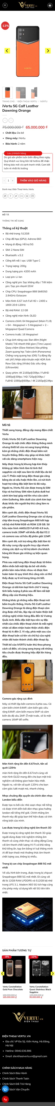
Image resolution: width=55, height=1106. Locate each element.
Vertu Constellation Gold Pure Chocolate (13, 988)
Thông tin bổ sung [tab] (13, 220)
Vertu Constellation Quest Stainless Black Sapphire (40, 989)
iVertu (43, 101)
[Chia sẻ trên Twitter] (16, 196)
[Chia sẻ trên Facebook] (10, 196)
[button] (5, 5)
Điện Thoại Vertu (27, 101)
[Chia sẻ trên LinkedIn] (32, 196)
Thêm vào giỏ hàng (33, 180)
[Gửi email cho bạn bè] (21, 196)
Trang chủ (8, 101)
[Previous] (7, 51)
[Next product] (5, 120)
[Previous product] (11, 120)
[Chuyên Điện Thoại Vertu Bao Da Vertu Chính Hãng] (27, 5)
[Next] (48, 51)
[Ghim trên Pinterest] (27, 196)
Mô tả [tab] (5, 214)
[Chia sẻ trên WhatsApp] (5, 196)
